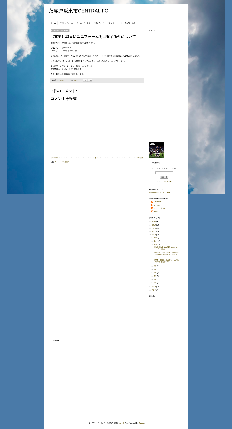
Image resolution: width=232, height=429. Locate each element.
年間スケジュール (66, 23)
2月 (155, 283)
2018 (154, 228)
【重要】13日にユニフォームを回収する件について (166, 261)
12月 (156, 238)
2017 (154, 231)
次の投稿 (54, 158)
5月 (155, 276)
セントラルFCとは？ (127, 23)
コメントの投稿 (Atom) (63, 162)
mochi (156, 211)
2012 (154, 290)
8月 (155, 266)
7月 (155, 269)
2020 (154, 221)
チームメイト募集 (83, 23)
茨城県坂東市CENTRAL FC (78, 10)
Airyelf (122, 423)
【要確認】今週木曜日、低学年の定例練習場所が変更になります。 (166, 255)
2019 (154, 225)
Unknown (157, 202)
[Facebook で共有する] (91, 80)
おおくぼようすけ (160, 208)
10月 (156, 244)
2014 (154, 235)
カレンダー (112, 23)
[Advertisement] (164, 102)
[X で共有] (88, 80)
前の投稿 (140, 158)
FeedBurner (167, 181)
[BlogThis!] (86, 80)
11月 (156, 241)
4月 (155, 279)
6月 (155, 273)
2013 (154, 287)
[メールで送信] (84, 80)
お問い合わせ (99, 23)
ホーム (53, 23)
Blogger (141, 423)
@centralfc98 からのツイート (160, 193)
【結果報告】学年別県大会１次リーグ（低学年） (166, 248)
